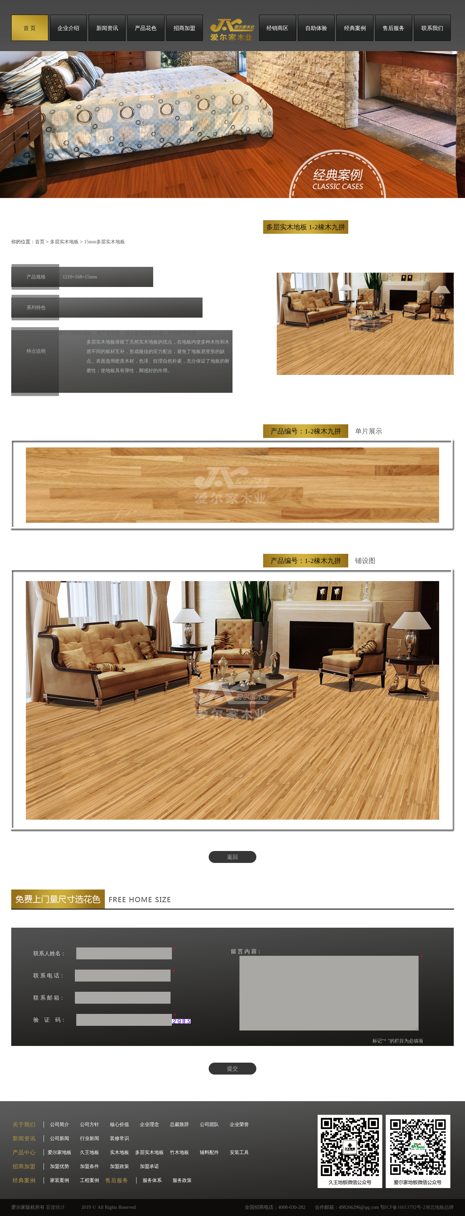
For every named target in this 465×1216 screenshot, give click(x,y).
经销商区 (277, 28)
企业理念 (149, 1124)
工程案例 (89, 1180)
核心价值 (119, 1124)
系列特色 (36, 307)
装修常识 (119, 1138)
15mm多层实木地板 (104, 241)
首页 (40, 241)
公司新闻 (59, 1138)
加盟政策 (119, 1166)
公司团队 (209, 1124)
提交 (232, 1068)
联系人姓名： (49, 953)
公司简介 (59, 1124)
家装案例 (59, 1180)
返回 (232, 857)
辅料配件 (209, 1152)
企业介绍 (68, 28)
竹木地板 (179, 1152)
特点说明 (36, 351)
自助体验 (316, 28)
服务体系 (152, 1180)
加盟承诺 (149, 1166)
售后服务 (393, 28)
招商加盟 (184, 28)
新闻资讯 (107, 28)
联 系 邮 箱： (49, 998)
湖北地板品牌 (439, 1207)
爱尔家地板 (59, 1152)
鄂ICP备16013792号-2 (402, 1207)
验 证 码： (49, 1020)
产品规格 (36, 276)
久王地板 (89, 1152)
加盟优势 (59, 1166)
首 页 (29, 28)
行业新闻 (89, 1138)
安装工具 (239, 1152)
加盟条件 (89, 1166)
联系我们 (432, 28)
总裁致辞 (179, 1124)
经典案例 (355, 28)
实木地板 (119, 1152)
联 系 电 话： (49, 975)
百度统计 (55, 1207)
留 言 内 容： (246, 951)
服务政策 (182, 1180)
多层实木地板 (64, 241)
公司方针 (89, 1124)
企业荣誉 (239, 1124)
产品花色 (146, 28)
